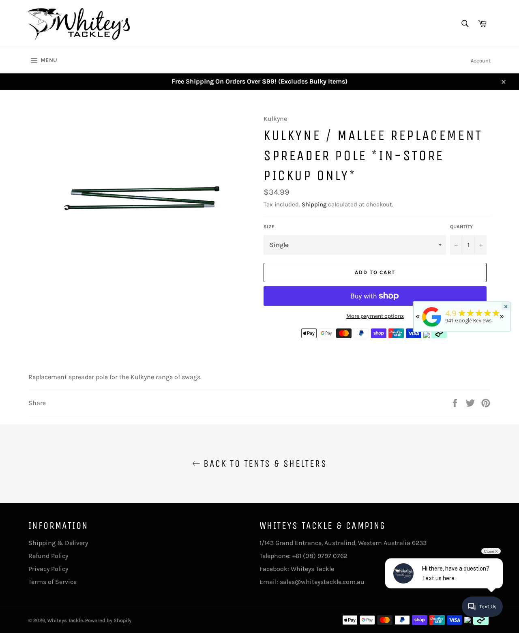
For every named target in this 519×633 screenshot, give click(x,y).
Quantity (461, 227)
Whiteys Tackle (312, 569)
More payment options (375, 316)
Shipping (314, 204)
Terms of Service (52, 582)
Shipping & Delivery (58, 543)
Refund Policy (48, 556)
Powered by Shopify (108, 620)
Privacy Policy (48, 569)
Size (269, 227)
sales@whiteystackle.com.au (322, 582)
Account (481, 61)
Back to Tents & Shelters (263, 463)
